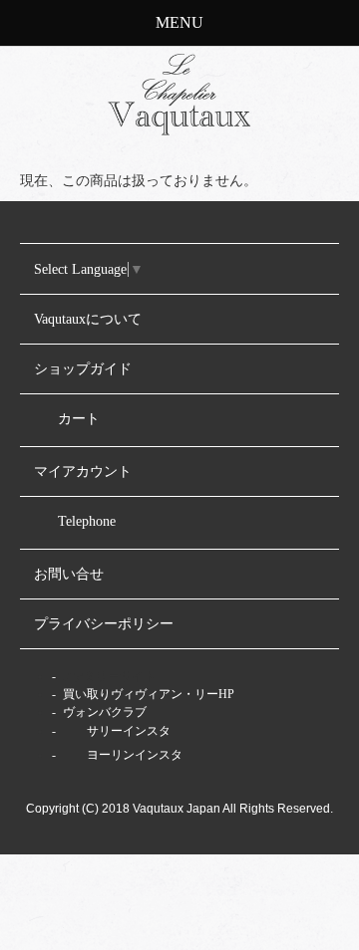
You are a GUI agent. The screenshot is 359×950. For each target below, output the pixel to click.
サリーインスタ (127, 731)
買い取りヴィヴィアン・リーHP (147, 694)
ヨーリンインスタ (133, 755)
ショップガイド (83, 368)
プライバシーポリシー (104, 623)
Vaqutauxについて (88, 319)
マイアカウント (83, 471)
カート (79, 418)
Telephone (87, 521)
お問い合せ (69, 574)
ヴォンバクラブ (103, 712)
